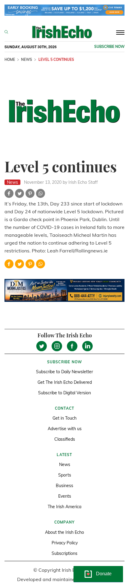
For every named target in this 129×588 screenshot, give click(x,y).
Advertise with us (65, 428)
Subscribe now (109, 46)
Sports (64, 475)
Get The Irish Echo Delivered (65, 382)
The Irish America (64, 506)
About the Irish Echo (64, 532)
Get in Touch (64, 418)
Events (64, 496)
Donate (104, 573)
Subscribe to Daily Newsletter (64, 371)
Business (64, 485)
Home (9, 59)
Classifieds (64, 439)
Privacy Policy (65, 543)
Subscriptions (64, 553)
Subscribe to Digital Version (64, 393)
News (26, 59)
